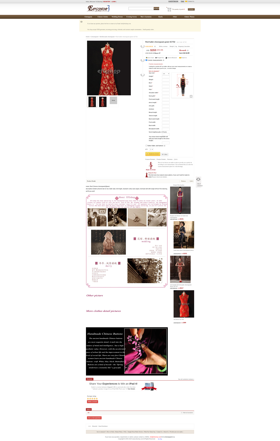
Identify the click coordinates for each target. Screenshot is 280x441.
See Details (131, 389)
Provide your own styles (176, 432)
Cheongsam (88, 17)
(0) (155, 46)
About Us (166, 432)
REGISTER (106, 1)
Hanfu (160, 17)
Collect (165, 154)
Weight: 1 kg (173, 46)
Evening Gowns (131, 17)
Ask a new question (94, 418)
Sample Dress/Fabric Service (135, 432)
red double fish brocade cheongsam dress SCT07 (181, 285)
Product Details (161, 159)
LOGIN (114, 1)
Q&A (182, 1)
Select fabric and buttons (155, 145)
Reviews (169, 159)
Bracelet (95, 426)
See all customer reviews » (186, 379)
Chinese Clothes (102, 17)
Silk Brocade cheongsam (107, 36)
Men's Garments (146, 17)
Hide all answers (188, 412)
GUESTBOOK (173, 1)
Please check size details (159, 177)
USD (147, 50)
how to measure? (154, 71)
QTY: (146, 149)
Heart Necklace (103, 426)
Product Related (150, 159)
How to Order (110, 432)
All (88, 412)
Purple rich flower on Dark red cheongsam (179, 216)
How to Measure (172, 57)
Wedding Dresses (117, 17)
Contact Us (159, 432)
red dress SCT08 (179, 319)
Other (175, 17)
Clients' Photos (189, 17)
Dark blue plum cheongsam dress (184, 250)
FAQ (125, 432)
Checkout (190, 9)
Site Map (160, 439)
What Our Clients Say (149, 432)
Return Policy (118, 432)
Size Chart (151, 57)
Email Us (184, 57)
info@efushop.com (155, 437)
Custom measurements (155, 60)
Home (87, 36)
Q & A (175, 159)
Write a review (163, 46)
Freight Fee (160, 57)
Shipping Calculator (184, 46)
